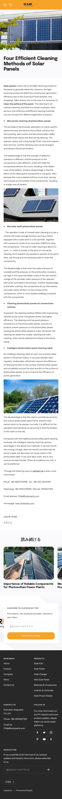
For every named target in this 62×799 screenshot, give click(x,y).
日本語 (8, 782)
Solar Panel (39, 668)
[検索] (10, 4)
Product (7, 668)
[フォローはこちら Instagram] (51, 732)
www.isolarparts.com (24, 503)
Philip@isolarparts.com (28, 496)
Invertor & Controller (44, 690)
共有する (8, 522)
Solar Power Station (43, 695)
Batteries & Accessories (45, 685)
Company (8, 674)
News (6, 679)
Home (6, 663)
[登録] (48, 770)
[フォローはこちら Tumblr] (51, 739)
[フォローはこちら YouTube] (44, 739)
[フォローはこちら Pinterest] (37, 739)
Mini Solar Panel (41, 679)
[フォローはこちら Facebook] (37, 732)
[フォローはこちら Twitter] (44, 732)
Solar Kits (38, 663)
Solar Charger (40, 674)
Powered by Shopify (24, 790)
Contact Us (9, 685)
